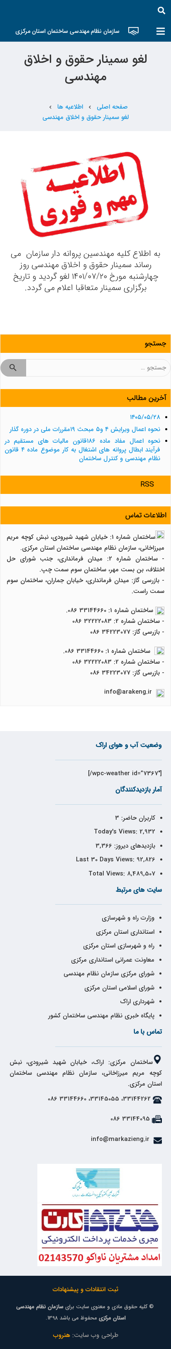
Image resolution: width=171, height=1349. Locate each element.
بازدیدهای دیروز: (133, 846)
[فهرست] (160, 31)
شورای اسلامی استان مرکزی (119, 988)
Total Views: (107, 874)
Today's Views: (116, 832)
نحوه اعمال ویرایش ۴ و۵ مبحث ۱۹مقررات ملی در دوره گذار (85, 429)
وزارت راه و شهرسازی (127, 918)
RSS (147, 484)
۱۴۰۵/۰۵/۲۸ (145, 417)
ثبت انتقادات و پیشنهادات (85, 1289)
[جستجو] (161, 10)
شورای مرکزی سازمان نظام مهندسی (109, 974)
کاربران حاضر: (137, 818)
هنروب (61, 1335)
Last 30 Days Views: (106, 860)
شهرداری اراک (137, 1002)
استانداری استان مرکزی (125, 932)
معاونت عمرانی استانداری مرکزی (112, 960)
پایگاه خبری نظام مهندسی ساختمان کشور (101, 1016)
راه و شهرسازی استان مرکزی (118, 946)
